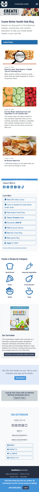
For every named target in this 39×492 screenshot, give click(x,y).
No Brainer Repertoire (12, 161)
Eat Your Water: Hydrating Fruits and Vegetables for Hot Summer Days (17, 113)
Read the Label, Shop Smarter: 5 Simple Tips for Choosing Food (18, 70)
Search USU (14, 477)
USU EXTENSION (19, 414)
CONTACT (13, 449)
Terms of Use (24, 474)
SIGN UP (13, 453)
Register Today (19, 398)
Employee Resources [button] (19, 435)
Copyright (23, 477)
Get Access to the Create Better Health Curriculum (19, 354)
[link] (19, 199)
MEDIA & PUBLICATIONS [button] (19, 440)
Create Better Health (21, 4)
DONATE (11, 445)
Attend (14, 458)
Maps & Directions (12, 474)
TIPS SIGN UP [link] (20, 378)
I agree (26, 487)
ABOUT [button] (19, 431)
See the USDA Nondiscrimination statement (15, 248)
